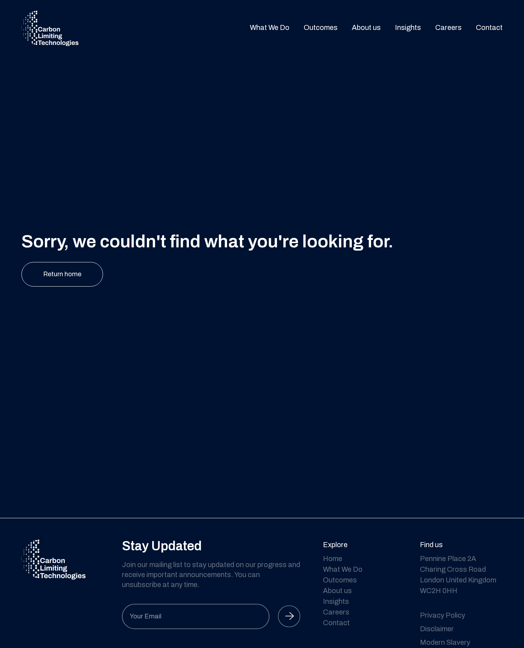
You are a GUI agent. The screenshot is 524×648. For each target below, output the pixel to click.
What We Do (269, 27)
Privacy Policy (442, 615)
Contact (489, 27)
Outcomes (321, 27)
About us (366, 27)
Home (332, 558)
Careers (448, 27)
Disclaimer (437, 629)
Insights (408, 27)
